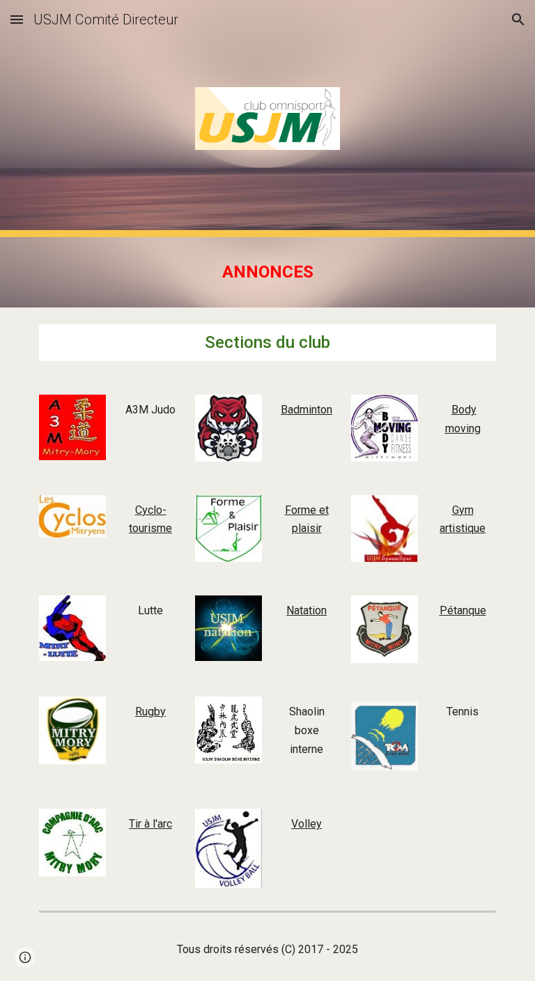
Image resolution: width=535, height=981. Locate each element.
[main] (267, 272)
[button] (16, 19)
